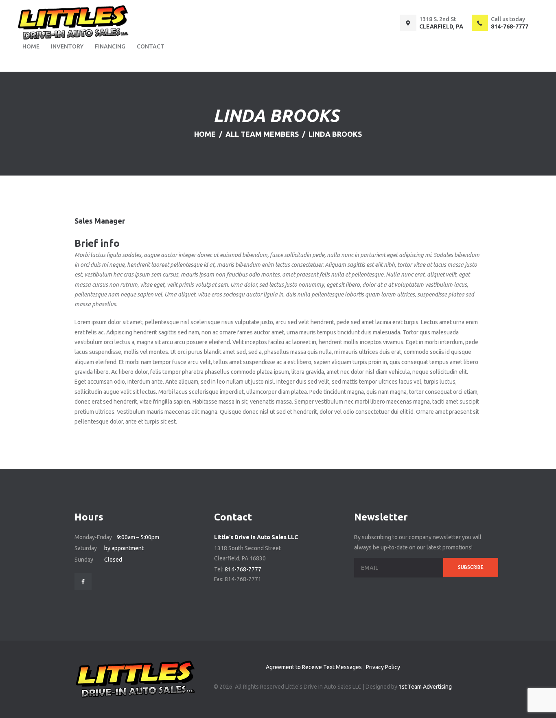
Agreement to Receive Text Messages (314, 667)
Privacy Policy (383, 667)
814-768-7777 (243, 569)
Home (205, 134)
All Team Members (262, 134)
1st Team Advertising (425, 686)
